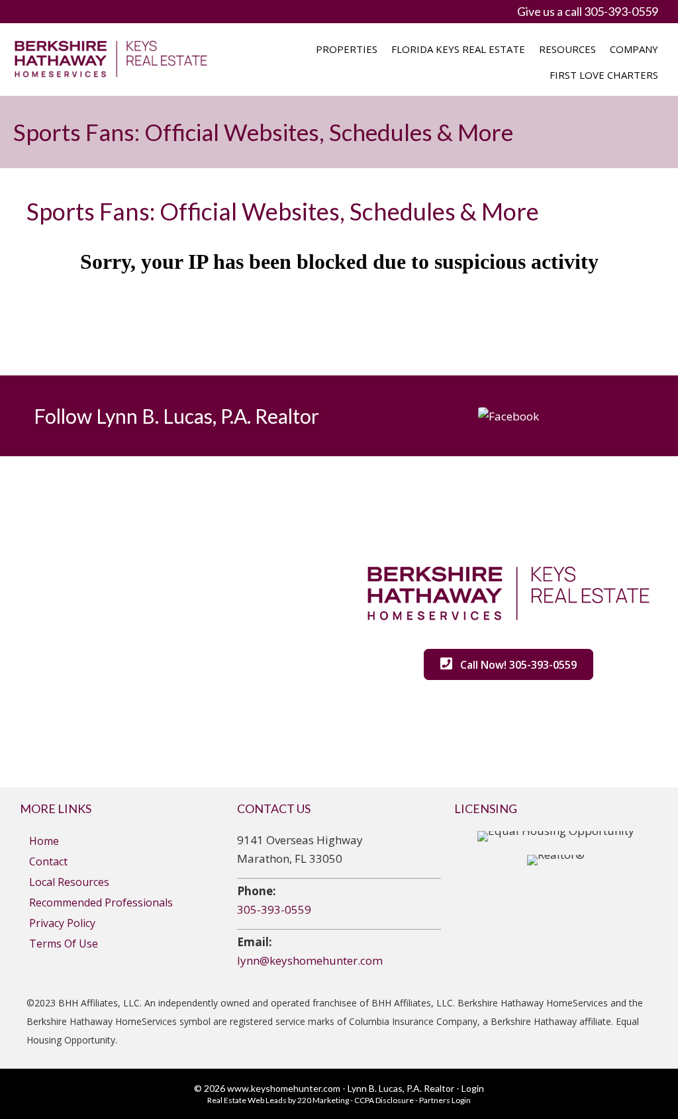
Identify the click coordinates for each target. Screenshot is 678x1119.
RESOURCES (567, 49)
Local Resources (69, 882)
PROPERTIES (346, 49)
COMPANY (634, 49)
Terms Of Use (63, 943)
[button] (508, 415)
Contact (48, 861)
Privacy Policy (62, 923)
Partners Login (445, 1100)
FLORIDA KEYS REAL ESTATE (458, 49)
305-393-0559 (274, 909)
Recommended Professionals (101, 902)
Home (44, 841)
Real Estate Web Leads (247, 1100)
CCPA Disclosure (384, 1100)
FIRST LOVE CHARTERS (604, 74)
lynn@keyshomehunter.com (310, 960)
